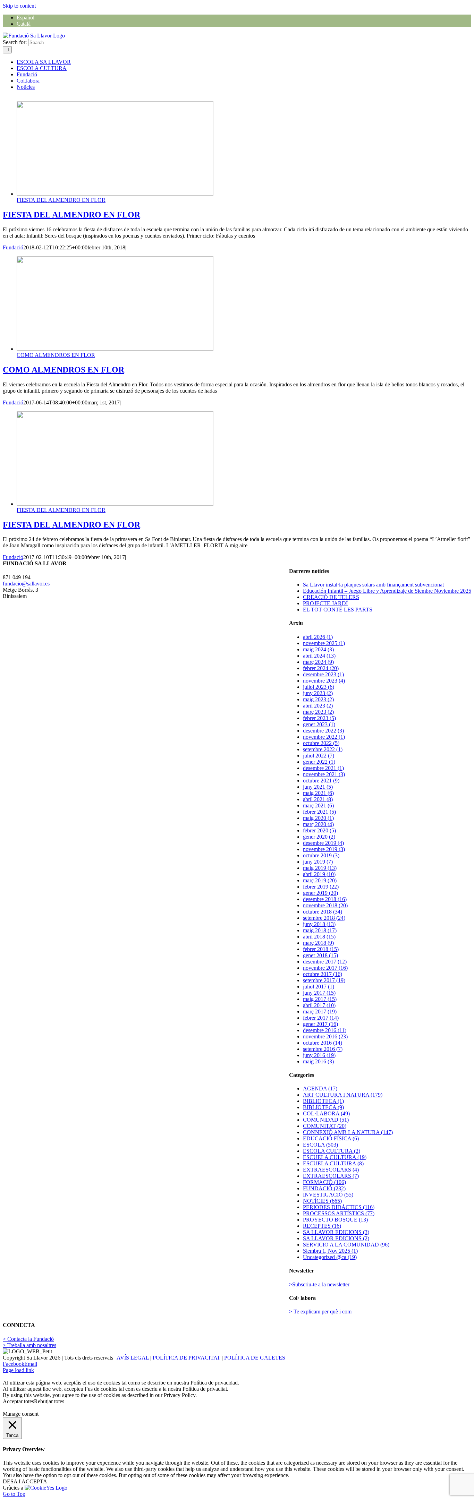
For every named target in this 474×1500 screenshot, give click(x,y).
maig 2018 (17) (320, 930)
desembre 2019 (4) (323, 843)
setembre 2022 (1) (322, 749)
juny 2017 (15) (319, 993)
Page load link (18, 1370)
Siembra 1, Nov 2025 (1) (330, 1251)
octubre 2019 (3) (321, 855)
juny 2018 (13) (319, 924)
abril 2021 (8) (318, 799)
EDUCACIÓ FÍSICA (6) (331, 1138)
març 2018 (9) (318, 943)
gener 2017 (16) (320, 1024)
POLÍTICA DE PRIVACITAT (186, 1358)
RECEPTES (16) (322, 1226)
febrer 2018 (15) (321, 949)
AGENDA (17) (320, 1088)
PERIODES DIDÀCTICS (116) (338, 1207)
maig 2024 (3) (318, 649)
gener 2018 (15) (320, 955)
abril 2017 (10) (319, 1005)
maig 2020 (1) (318, 818)
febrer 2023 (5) (319, 718)
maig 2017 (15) (320, 999)
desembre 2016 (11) (324, 1030)
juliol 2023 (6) (318, 687)
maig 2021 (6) (318, 793)
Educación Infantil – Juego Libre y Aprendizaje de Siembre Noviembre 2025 (387, 591)
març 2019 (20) (320, 880)
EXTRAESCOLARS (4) (331, 1170)
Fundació (13, 247)
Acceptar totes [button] (18, 1401)
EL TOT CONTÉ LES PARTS (337, 609)
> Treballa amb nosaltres (29, 1345)
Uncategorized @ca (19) (330, 1257)
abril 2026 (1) (318, 637)
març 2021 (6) (318, 805)
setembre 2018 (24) (324, 918)
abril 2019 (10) (319, 874)
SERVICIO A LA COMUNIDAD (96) (346, 1245)
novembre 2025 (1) (324, 643)
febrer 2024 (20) (321, 668)
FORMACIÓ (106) (324, 1182)
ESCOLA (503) (320, 1145)
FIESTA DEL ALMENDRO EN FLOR (61, 200)
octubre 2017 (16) (322, 974)
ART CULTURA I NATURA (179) (342, 1095)
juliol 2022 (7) (318, 755)
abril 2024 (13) (319, 656)
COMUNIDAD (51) (326, 1120)
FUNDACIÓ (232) (324, 1188)
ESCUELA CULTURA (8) (333, 1163)
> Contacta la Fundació (28, 1339)
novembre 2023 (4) (324, 681)
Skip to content (19, 6)
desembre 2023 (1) (323, 674)
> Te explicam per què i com (320, 1311)
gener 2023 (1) (319, 724)
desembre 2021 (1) (323, 768)
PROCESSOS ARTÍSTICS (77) (338, 1213)
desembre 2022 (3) (323, 731)
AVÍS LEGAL (133, 1358)
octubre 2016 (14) (322, 1043)
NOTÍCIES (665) (322, 1201)
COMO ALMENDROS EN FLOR (56, 355)
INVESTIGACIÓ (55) (328, 1195)
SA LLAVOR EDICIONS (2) (336, 1238)
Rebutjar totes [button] (49, 1401)
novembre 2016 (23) (325, 1036)
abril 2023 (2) (318, 706)
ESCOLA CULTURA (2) (331, 1151)
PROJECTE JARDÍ (325, 603)
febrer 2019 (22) (321, 887)
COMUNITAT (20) (324, 1126)
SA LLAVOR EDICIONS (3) (336, 1232)
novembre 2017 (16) (325, 968)
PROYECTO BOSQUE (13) (335, 1220)
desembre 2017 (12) (325, 962)
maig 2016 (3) (318, 1061)
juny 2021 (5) (318, 787)
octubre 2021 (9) (321, 780)
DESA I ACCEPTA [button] (25, 1481)
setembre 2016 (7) (322, 1049)
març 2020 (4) (318, 824)
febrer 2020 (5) (319, 830)
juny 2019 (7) (318, 862)
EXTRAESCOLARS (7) (331, 1176)
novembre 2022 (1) (324, 737)
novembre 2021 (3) (324, 774)
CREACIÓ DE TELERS (331, 597)
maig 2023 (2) (318, 699)
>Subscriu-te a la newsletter (319, 1284)
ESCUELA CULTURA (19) (334, 1157)
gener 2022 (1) (319, 762)
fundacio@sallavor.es (26, 583)
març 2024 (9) (318, 662)
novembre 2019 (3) (324, 849)
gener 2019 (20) (320, 893)
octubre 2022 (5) (321, 743)
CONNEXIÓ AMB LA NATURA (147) (348, 1132)
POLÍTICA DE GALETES (254, 1358)
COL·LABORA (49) (326, 1113)
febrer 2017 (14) (321, 1018)
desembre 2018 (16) (325, 899)
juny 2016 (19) (319, 1055)
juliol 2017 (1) (318, 986)
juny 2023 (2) (318, 693)
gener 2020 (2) (319, 837)
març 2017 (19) (320, 1011)
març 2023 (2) (318, 712)
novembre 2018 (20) (325, 905)
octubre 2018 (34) (322, 912)
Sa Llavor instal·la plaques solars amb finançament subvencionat (373, 585)
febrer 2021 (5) (319, 812)
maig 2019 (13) (320, 868)
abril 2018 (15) (319, 937)
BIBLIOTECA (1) (323, 1101)
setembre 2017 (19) (324, 980)
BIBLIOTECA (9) (323, 1107)
